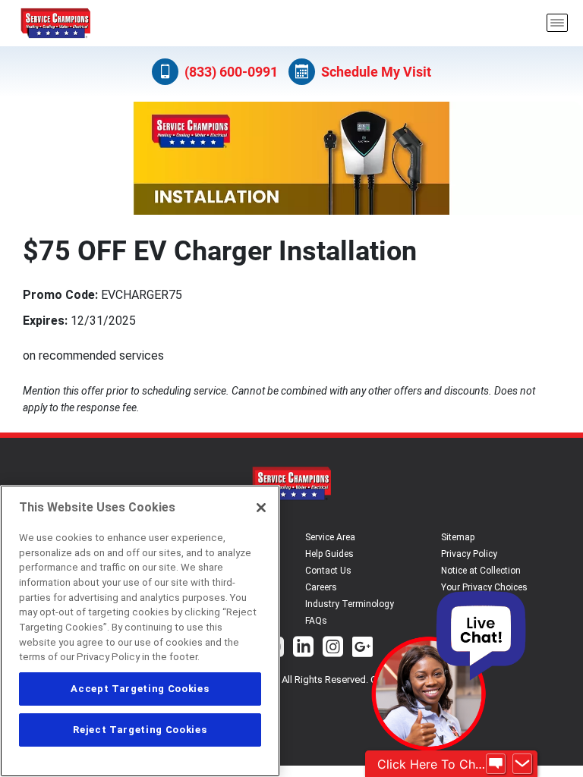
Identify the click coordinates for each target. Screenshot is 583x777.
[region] (140, 631)
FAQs (316, 620)
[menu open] (557, 23)
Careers (321, 587)
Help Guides (329, 554)
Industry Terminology (349, 604)
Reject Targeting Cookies (139, 729)
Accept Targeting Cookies (140, 688)
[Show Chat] (496, 764)
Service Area (330, 537)
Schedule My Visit (376, 72)
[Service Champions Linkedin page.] (303, 648)
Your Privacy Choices (484, 587)
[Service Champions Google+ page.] (362, 648)
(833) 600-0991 (231, 72)
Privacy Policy (469, 554)
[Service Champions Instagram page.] (333, 648)
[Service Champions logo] (55, 23)
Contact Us (328, 570)
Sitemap (457, 537)
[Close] (261, 507)
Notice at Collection (481, 570)
